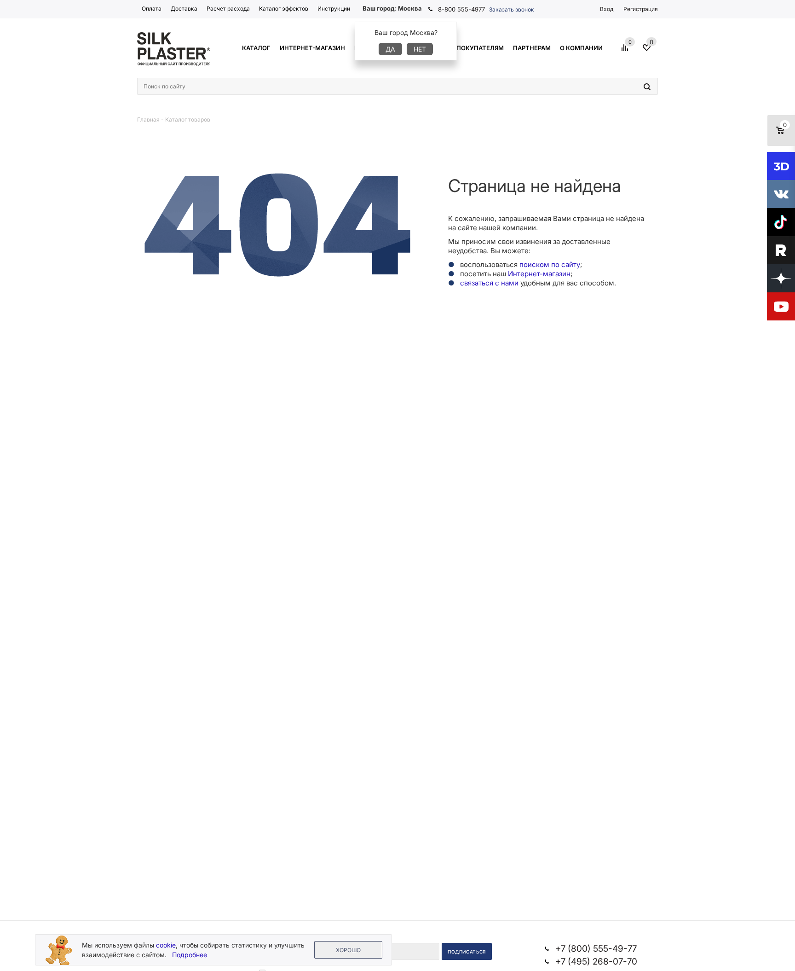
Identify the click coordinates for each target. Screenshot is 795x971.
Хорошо (348, 950)
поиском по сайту (549, 264)
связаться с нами (489, 283)
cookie (166, 945)
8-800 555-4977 (461, 9)
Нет (420, 49)
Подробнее (189, 955)
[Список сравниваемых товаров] (626, 51)
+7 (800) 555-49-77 (596, 948)
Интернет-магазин (539, 273)
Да (390, 49)
